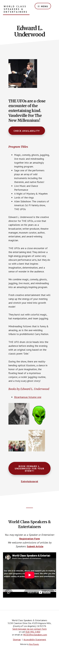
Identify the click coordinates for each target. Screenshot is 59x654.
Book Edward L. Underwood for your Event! (29, 468)
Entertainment (29, 481)
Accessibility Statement (34, 639)
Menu (44, 6)
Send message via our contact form (29, 628)
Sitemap (17, 639)
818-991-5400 (33, 631)
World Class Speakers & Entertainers (16, 9)
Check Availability (27, 130)
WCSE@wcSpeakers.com (35, 634)
